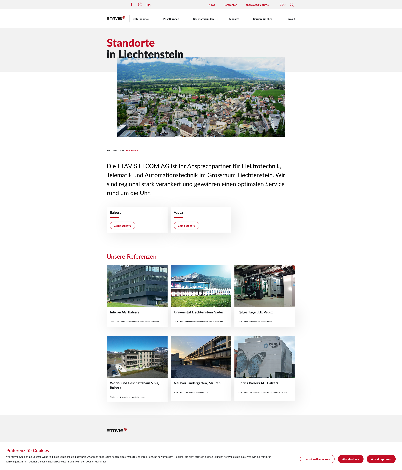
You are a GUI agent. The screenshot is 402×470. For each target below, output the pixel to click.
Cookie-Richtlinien (96, 461)
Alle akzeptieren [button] (381, 459)
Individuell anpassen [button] (317, 459)
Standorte (233, 19)
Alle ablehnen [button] (350, 459)
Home (109, 150)
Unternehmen (141, 19)
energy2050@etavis (257, 5)
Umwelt (290, 19)
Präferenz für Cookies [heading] (27, 450)
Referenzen (230, 5)
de (281, 4)
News (212, 5)
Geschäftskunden (203, 19)
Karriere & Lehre (262, 19)
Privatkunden (171, 19)
